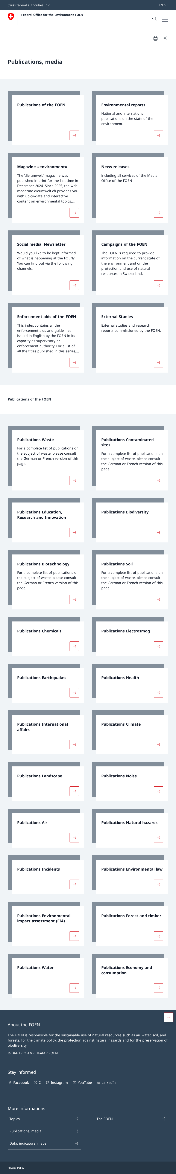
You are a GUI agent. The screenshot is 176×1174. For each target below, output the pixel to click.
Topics (14, 1118)
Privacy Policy (16, 1167)
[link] (46, 118)
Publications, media (25, 1131)
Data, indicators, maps (27, 1143)
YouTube (85, 1082)
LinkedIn (109, 1082)
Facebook (21, 1082)
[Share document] (166, 38)
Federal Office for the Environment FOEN (52, 15)
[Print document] (155, 38)
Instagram (59, 1082)
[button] (168, 1017)
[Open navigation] (165, 19)
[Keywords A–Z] (157, 5)
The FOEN (105, 1118)
